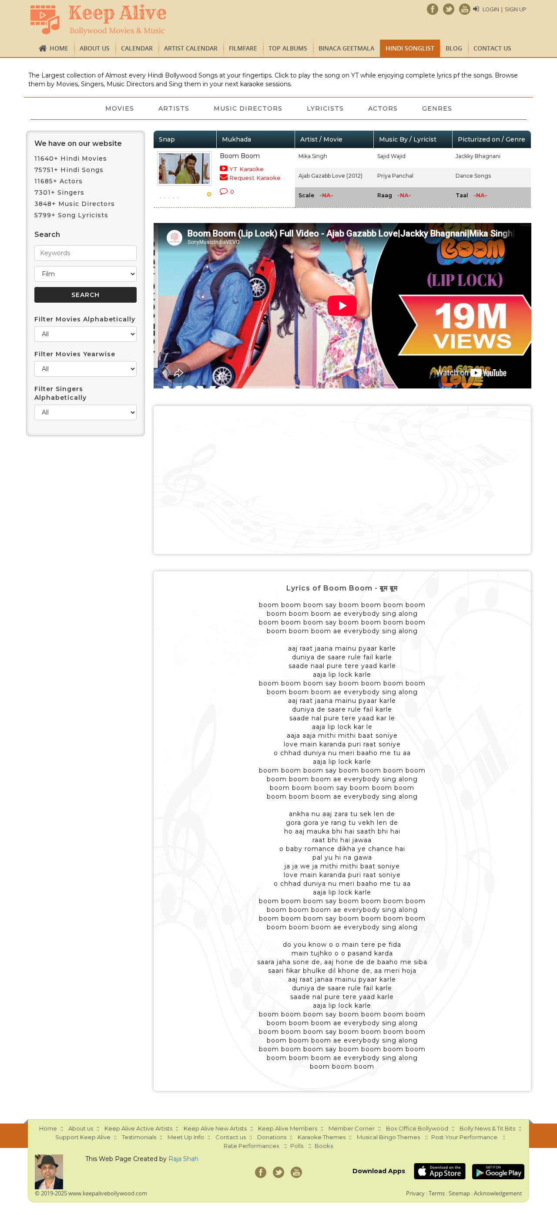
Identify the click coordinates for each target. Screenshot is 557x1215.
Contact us (492, 48)
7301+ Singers (59, 192)
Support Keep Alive (83, 1137)
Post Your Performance (464, 1137)
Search (47, 234)
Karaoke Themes (322, 1137)
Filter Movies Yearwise (74, 354)
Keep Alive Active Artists (138, 1128)
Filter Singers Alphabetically (60, 393)
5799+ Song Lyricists (71, 215)
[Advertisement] (342, 480)
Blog (454, 48)
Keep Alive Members (287, 1128)
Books (324, 1145)
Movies (119, 108)
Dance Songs (473, 175)
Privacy (415, 1193)
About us (95, 48)
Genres (437, 108)
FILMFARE (243, 48)
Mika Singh (313, 156)
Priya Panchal (395, 175)
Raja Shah (183, 1159)
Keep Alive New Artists (215, 1128)
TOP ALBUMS (287, 48)
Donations (271, 1137)
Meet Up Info (186, 1137)
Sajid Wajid (391, 156)
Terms (437, 1193)
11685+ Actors (58, 181)
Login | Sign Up (505, 9)
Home (59, 48)
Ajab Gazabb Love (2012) (330, 175)
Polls (296, 1145)
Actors (383, 108)
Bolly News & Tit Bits (487, 1128)
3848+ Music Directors (74, 204)
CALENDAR (137, 48)
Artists (173, 108)
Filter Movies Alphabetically (84, 319)
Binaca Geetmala (346, 48)
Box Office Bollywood (417, 1128)
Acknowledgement (498, 1193)
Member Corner (352, 1128)
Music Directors (248, 108)
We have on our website (78, 143)
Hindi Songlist (410, 48)
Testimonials (139, 1137)
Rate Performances (251, 1145)
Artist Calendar (191, 48)
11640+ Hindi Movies (70, 158)
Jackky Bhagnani (478, 156)
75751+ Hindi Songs (69, 170)
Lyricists (325, 108)
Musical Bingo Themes (388, 1137)
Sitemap (459, 1193)
